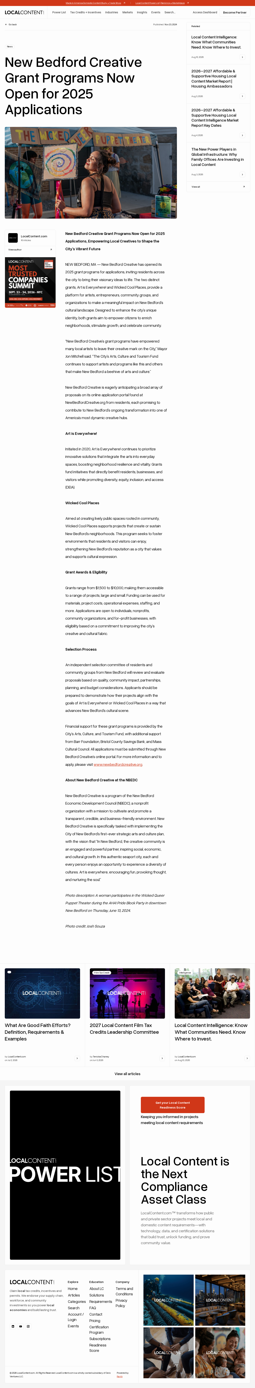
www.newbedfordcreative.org (118, 764)
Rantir (120, 1376)
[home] (24, 12)
